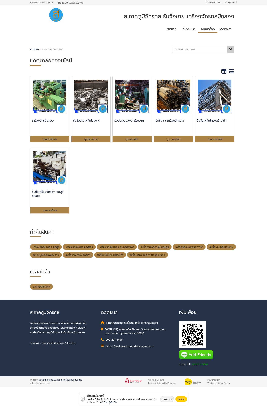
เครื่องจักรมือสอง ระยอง (79, 247)
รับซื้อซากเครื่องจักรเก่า (78, 255)
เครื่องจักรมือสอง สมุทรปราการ (117, 247)
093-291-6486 (114, 340)
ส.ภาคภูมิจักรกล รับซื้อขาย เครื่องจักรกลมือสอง (60, 379)
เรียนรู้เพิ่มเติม (110, 402)
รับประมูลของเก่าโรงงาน (46, 255)
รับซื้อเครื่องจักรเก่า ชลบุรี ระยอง (147, 255)
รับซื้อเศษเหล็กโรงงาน (221, 247)
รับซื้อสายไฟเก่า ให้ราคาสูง (155, 247)
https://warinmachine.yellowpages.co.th (130, 346)
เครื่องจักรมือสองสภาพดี (189, 247)
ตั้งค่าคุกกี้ (167, 399)
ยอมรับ (181, 399)
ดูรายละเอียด (50, 139)
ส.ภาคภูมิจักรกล (41, 287)
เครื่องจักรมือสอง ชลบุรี (46, 247)
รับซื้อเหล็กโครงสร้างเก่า (110, 255)
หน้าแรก (34, 49)
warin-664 (200, 364)
